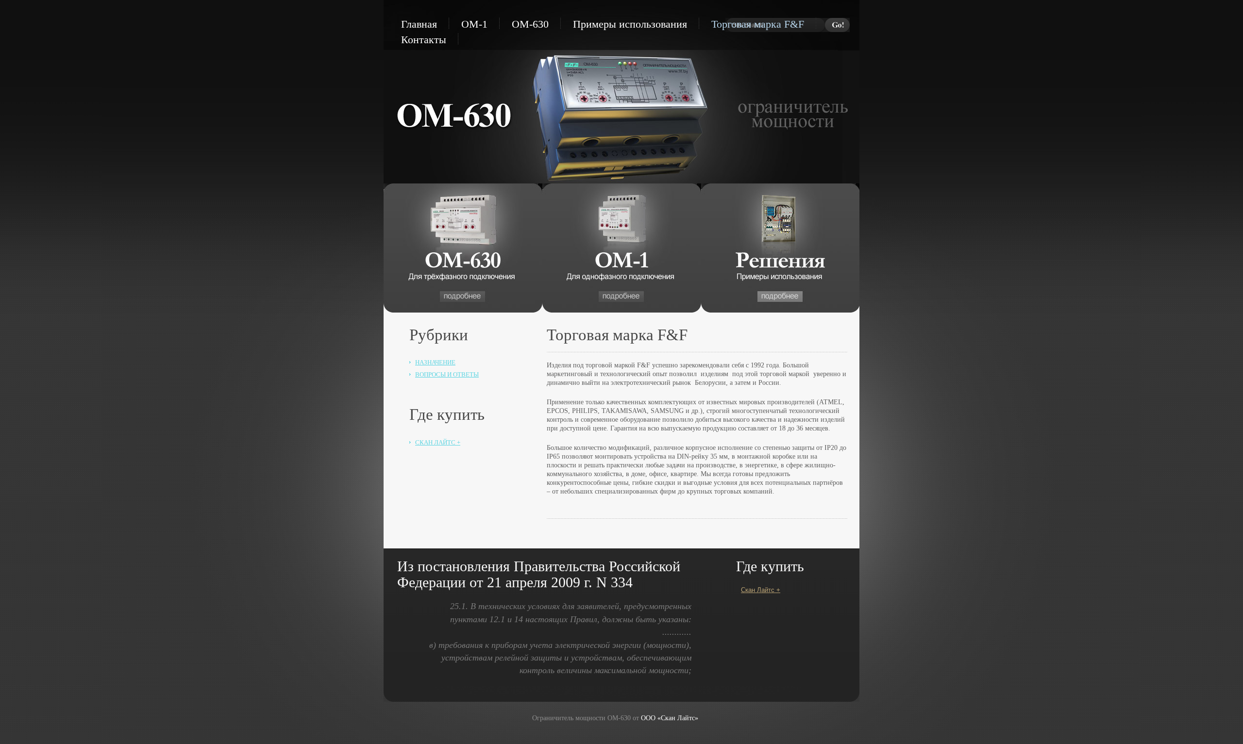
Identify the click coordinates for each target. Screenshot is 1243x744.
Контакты (423, 39)
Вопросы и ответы (447, 374)
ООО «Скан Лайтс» (669, 718)
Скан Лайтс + (437, 442)
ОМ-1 (474, 24)
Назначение (435, 362)
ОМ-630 (530, 24)
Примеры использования (630, 24)
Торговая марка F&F (757, 24)
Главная (419, 24)
